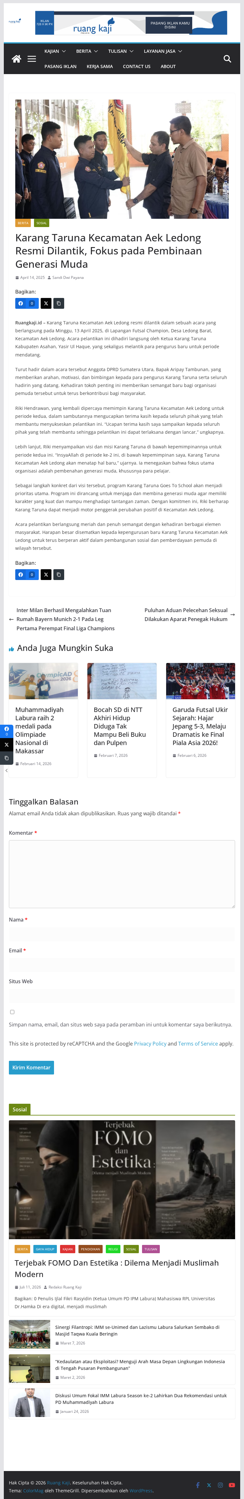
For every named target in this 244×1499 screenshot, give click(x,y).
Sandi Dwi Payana (68, 277)
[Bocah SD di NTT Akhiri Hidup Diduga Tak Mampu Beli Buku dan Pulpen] (122, 667)
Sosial (42, 223)
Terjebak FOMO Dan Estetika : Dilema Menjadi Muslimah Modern (117, 1268)
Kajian (51, 51)
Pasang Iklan (60, 66)
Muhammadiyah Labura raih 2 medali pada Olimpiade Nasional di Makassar (39, 730)
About (168, 66)
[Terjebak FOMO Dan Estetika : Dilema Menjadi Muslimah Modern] (122, 1180)
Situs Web (21, 981)
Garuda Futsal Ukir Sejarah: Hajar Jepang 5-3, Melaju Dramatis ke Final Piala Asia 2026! (200, 726)
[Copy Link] (58, 303)
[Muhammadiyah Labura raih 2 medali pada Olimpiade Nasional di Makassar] (43, 667)
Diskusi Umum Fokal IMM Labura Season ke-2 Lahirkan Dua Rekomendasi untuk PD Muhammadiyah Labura (141, 1398)
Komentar (23, 832)
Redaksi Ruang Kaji (65, 1287)
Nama (18, 919)
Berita (83, 51)
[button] (62, 51)
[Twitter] (46, 303)
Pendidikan (90, 1249)
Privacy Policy (150, 1043)
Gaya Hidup (45, 1249)
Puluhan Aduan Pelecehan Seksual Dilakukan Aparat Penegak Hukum (186, 615)
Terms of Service (198, 1043)
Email (17, 950)
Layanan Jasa (159, 51)
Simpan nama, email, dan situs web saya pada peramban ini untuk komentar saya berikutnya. (120, 1024)
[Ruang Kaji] (16, 58)
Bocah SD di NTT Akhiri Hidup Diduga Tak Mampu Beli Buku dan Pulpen (120, 726)
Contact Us (137, 66)
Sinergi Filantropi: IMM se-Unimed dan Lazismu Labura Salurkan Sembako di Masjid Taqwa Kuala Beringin (137, 1330)
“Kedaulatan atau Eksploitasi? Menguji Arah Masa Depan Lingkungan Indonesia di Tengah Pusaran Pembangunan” (140, 1364)
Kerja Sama (100, 66)
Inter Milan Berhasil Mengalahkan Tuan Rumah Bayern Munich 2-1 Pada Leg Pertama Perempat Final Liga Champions (66, 619)
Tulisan (117, 51)
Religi (113, 1249)
